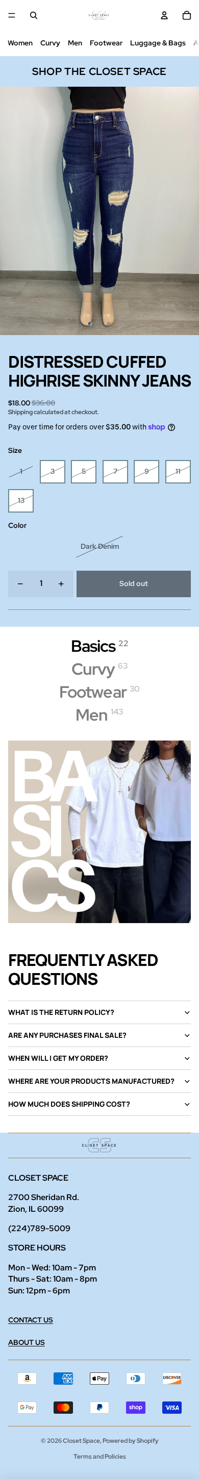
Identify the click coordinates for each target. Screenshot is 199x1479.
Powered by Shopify (131, 1441)
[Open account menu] (164, 15)
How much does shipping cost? (69, 1104)
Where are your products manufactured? (91, 1081)
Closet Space (81, 1441)
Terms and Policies (99, 1456)
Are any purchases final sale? (67, 1035)
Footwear (106, 42)
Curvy (50, 42)
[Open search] (33, 15)
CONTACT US (30, 1319)
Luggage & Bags (158, 42)
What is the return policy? (61, 1012)
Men (75, 42)
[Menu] (11, 15)
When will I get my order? (58, 1058)
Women (20, 42)
